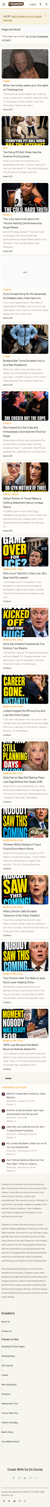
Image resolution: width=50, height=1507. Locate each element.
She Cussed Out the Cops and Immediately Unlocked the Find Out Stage (24, 431)
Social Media (11, 494)
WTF (5, 148)
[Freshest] (40, 4)
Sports (7, 214)
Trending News (8, 1356)
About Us (5, 1321)
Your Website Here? (10, 1441)
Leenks (4, 1375)
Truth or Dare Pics (9, 1413)
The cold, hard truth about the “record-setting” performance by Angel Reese (22, 223)
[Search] (46, 4)
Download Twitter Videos (13, 1346)
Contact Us (6, 1331)
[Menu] (4, 4)
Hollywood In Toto (9, 1403)
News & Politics (13, 569)
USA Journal (7, 1365)
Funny (7, 81)
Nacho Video (7, 1432)
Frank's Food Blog (9, 1422)
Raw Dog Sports (9, 1384)
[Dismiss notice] (45, 15)
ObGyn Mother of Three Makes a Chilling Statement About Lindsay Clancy (23, 502)
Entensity (5, 1394)
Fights (7, 289)
